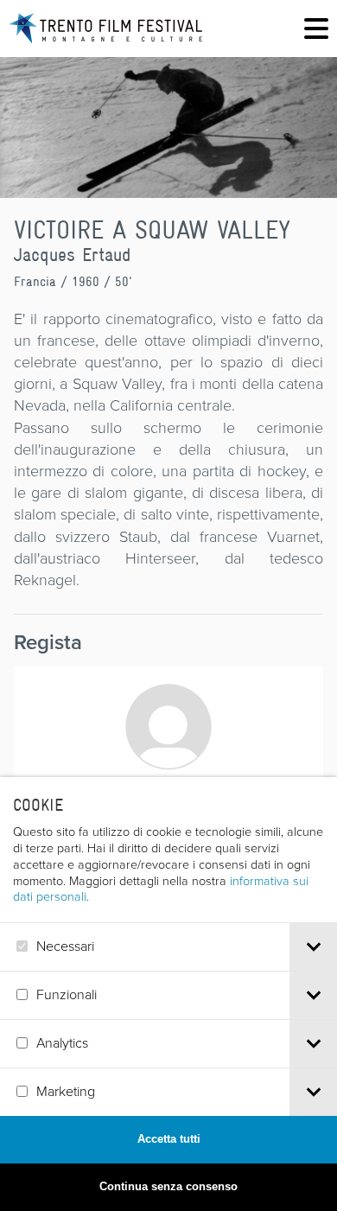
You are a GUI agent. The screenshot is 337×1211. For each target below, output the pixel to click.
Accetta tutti (168, 1138)
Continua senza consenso (168, 1186)
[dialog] (168, 994)
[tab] (313, 947)
